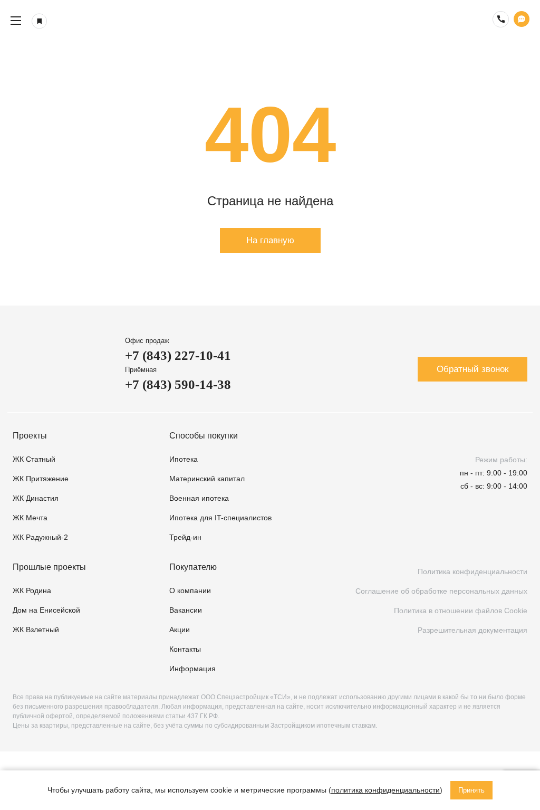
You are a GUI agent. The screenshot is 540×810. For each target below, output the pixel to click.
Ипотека (183, 459)
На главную (270, 240)
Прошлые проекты (49, 567)
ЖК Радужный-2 (40, 537)
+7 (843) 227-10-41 (178, 355)
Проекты (30, 435)
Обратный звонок (472, 369)
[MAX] (517, 537)
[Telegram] (489, 537)
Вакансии (185, 610)
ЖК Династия (36, 498)
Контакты (185, 649)
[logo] (270, 21)
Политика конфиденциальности (472, 571)
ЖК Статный (34, 459)
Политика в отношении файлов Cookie (460, 610)
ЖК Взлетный (36, 629)
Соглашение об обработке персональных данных (441, 591)
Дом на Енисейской (46, 610)
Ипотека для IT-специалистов (220, 517)
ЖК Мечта (30, 517)
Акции (179, 629)
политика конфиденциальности (385, 790)
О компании (190, 590)
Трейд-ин (185, 537)
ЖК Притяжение (41, 478)
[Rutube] (460, 537)
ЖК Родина (32, 590)
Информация (192, 668)
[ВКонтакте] (432, 537)
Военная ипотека (199, 498)
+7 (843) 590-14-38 (178, 384)
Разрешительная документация (472, 630)
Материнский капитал (207, 478)
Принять (471, 790)
